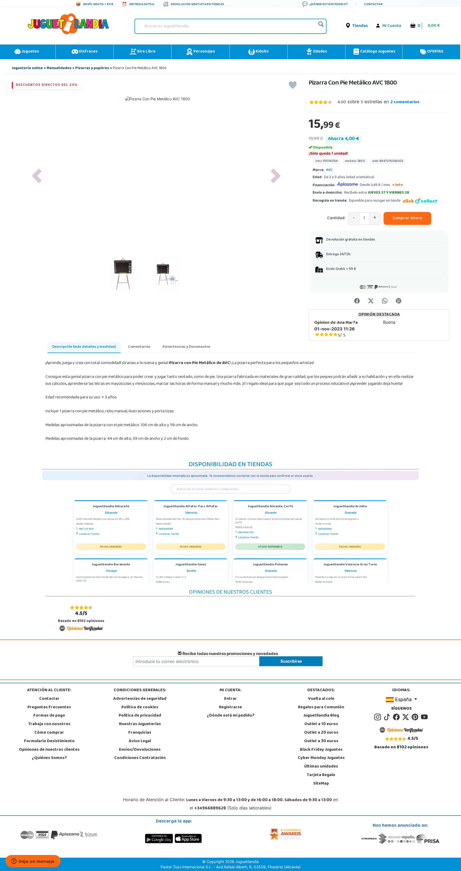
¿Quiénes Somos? (49, 758)
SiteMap (321, 784)
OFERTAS (434, 52)
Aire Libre (146, 52)
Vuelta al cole (321, 699)
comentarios (404, 102)
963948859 (166, 529)
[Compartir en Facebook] (357, 301)
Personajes (204, 52)
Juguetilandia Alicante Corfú (270, 506)
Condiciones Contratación (140, 758)
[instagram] (378, 717)
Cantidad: (336, 218)
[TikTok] (387, 717)
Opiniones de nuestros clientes (49, 750)
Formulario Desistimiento (49, 741)
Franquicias (139, 733)
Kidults (262, 52)
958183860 (325, 529)
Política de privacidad (140, 716)
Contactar (49, 699)
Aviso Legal (140, 741)
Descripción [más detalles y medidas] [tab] (84, 347)
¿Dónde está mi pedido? (231, 716)
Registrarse (230, 707)
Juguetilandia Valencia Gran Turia (350, 565)
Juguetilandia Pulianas (270, 565)
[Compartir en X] (371, 301)
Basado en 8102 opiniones (81, 617)
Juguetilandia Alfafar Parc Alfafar (190, 506)
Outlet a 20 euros (321, 733)
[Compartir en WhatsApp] (385, 301)
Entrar (230, 699)
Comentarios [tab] (139, 347)
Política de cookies (139, 707)
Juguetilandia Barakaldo (111, 565)
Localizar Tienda (89, 534)
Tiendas (360, 26)
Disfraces (88, 52)
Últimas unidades (321, 766)
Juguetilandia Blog (321, 716)
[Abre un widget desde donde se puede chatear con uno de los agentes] (33, 861)
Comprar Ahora (407, 218)
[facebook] (397, 717)
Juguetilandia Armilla (350, 506)
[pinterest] (415, 717)
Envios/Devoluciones (140, 750)
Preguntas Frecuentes (49, 707)
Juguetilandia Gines (190, 565)
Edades (319, 52)
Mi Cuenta (391, 26)
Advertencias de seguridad (139, 699)
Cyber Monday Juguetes (321, 758)
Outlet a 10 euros (321, 724)
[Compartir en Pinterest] (399, 301)
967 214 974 (86, 529)
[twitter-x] (406, 717)
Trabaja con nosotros (49, 724)
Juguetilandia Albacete (111, 506)
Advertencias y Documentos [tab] (186, 347)
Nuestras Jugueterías (140, 724)
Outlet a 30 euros (321, 741)
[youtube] (424, 717)
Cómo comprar (49, 733)
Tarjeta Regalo (321, 775)
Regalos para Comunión (321, 707)
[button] (37, 176)
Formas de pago (49, 716)
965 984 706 (245, 532)
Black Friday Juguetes (321, 750)
